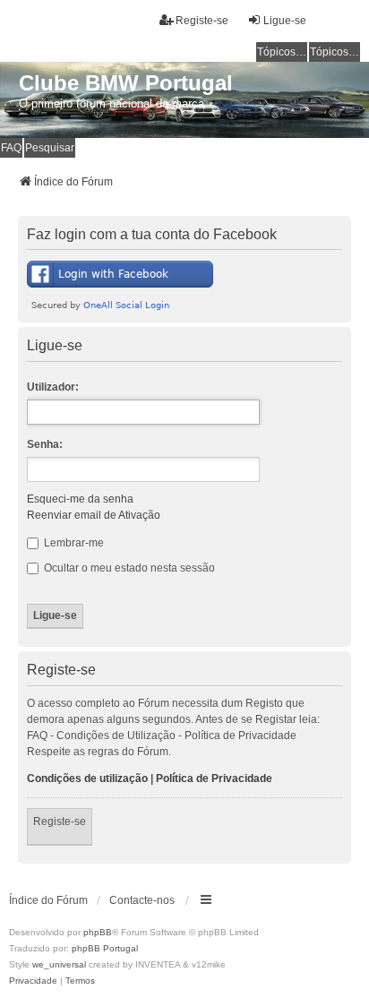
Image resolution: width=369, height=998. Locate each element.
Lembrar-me (72, 543)
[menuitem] (33, 981)
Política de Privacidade (214, 778)
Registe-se (59, 821)
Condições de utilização (87, 778)
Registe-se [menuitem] (202, 20)
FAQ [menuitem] (11, 148)
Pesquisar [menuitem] (49, 148)
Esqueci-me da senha (80, 499)
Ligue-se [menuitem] (284, 20)
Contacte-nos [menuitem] (142, 900)
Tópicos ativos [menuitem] (335, 52)
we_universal (59, 964)
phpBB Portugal (105, 948)
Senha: (45, 444)
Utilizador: (53, 387)
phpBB (97, 932)
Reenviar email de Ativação (93, 515)
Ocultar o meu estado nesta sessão (128, 568)
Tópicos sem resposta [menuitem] (282, 52)
